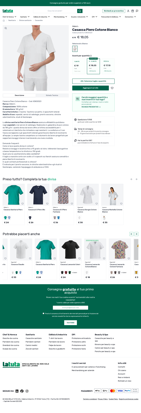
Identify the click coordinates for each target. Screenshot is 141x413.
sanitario (12, 20)
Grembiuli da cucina (11, 345)
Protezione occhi (79, 345)
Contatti (121, 367)
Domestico (129, 17)
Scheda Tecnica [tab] (52, 95)
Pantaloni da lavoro (57, 342)
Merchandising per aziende (83, 370)
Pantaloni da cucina (11, 342)
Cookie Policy (113, 399)
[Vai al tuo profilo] (128, 11)
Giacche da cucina (10, 338)
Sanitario (23, 17)
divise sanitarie (25, 20)
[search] (80, 11)
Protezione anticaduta (81, 338)
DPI (93, 17)
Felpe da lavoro (55, 345)
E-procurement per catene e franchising (88, 367)
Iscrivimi (70, 323)
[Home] (4, 20)
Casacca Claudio (17, 264)
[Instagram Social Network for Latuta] (27, 391)
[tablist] (36, 95)
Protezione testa (79, 349)
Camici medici (31, 345)
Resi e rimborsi (124, 377)
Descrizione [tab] (19, 95)
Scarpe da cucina (10, 349)
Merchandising (59, 17)
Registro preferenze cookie (128, 399)
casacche (39, 20)
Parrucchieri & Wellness (109, 17)
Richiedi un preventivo (114, 11)
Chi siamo (122, 370)
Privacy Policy (103, 399)
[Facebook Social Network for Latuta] (21, 391)
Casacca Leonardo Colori (70, 264)
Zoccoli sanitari (32, 349)
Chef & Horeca (8, 17)
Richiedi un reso (124, 381)
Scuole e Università (78, 17)
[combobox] (55, 11)
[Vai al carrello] (132, 11)
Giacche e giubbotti (57, 349)
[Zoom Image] (5, 28)
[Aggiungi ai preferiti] (112, 88)
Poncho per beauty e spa (105, 351)
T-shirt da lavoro (56, 338)
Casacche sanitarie (34, 338)
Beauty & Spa (101, 334)
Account (121, 374)
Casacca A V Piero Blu (36, 210)
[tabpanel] (36, 134)
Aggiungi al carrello (90, 88)
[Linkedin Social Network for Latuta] (17, 391)
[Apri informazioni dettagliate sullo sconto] (91, 55)
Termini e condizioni (90, 399)
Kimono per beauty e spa (105, 344)
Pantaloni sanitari (33, 342)
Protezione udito (79, 342)
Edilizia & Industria (40, 17)
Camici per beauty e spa (105, 348)
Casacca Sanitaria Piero (13, 210)
